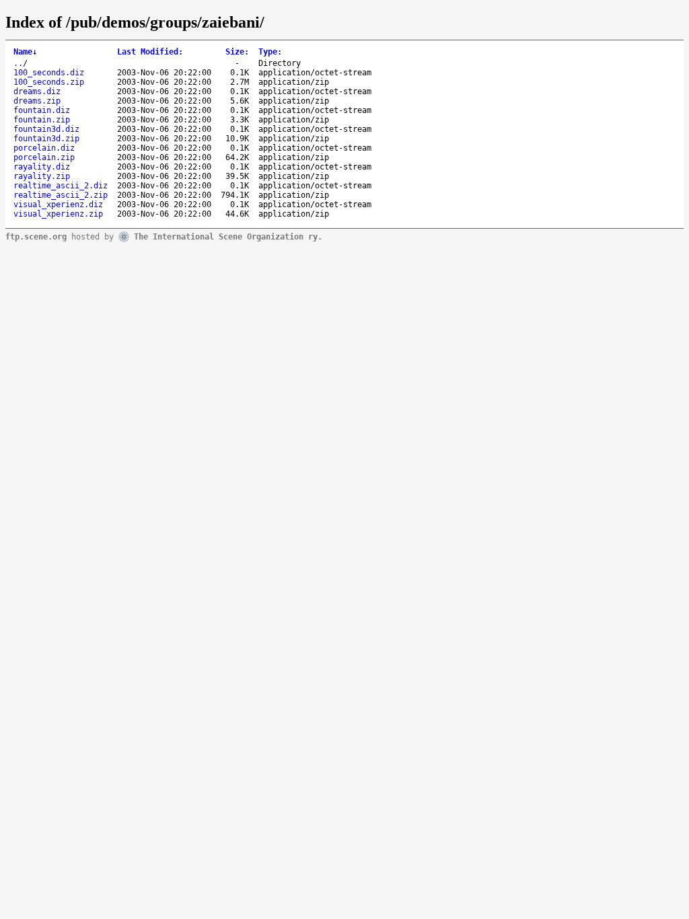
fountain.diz (41, 110)
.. (18, 63)
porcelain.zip (44, 157)
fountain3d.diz (46, 129)
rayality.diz (41, 167)
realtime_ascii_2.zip (60, 195)
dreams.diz (37, 91)
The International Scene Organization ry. (228, 236)
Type (270, 52)
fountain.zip (41, 119)
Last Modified (150, 52)
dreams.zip (37, 101)
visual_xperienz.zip (58, 214)
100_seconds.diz (48, 72)
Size (237, 52)
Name (25, 52)
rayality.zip (41, 176)
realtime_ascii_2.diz (60, 185)
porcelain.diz (44, 148)
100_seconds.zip (48, 82)
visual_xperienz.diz (58, 204)
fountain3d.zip (46, 138)
